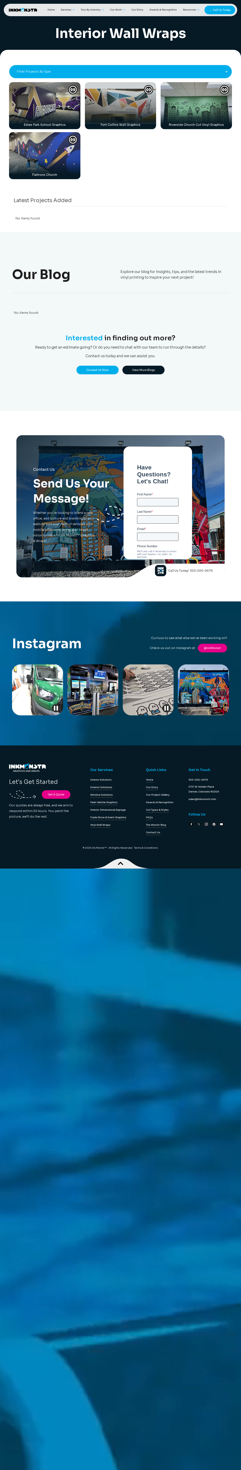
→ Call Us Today (220, 10)
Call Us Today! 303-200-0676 (190, 570)
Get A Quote (56, 794)
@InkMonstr (212, 648)
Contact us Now (97, 370)
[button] (68, 10)
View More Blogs (143, 370)
